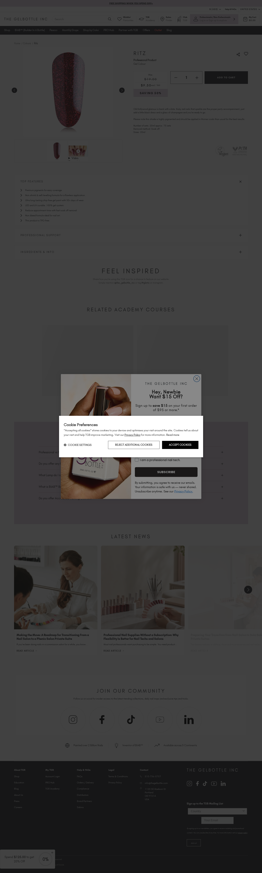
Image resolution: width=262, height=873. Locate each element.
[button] (78, 445)
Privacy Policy (132, 434)
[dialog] (131, 436)
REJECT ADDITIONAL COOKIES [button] (134, 444)
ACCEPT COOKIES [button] (180, 444)
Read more (172, 434)
